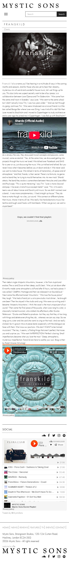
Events (49, 527)
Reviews (24, 527)
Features (34, 527)
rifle (13, 546)
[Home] (30, 5)
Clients (7, 29)
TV (43, 527)
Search (62, 14)
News (14, 527)
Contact (60, 527)
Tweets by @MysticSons (12, 512)
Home (5, 527)
